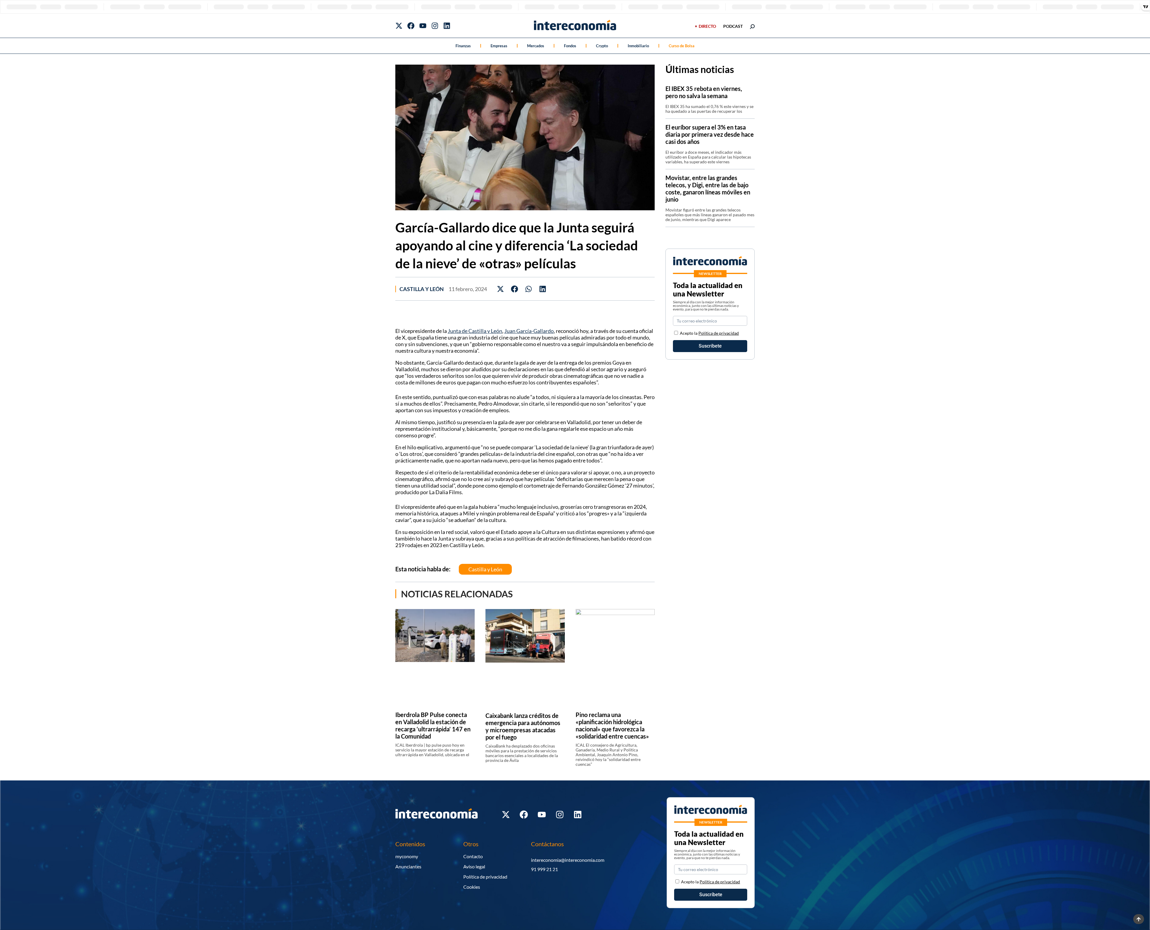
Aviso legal (474, 866)
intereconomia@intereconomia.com (567, 860)
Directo (707, 26)
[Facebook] (410, 25)
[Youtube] (422, 25)
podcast (733, 26)
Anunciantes (408, 866)
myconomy (406, 856)
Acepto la (709, 333)
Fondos (570, 45)
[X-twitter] (398, 25)
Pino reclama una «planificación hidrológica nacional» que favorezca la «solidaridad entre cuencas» (612, 725)
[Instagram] (434, 25)
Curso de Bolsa (681, 45)
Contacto (473, 856)
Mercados (535, 45)
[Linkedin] (446, 25)
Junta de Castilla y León (475, 331)
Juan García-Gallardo (529, 331)
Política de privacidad (718, 333)
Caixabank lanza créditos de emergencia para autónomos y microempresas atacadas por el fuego (522, 726)
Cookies (471, 887)
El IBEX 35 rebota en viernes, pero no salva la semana (703, 92)
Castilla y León (422, 289)
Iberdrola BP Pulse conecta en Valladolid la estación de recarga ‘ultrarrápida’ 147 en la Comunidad (432, 725)
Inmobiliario (638, 45)
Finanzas (463, 45)
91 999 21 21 (544, 869)
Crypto (602, 45)
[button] (500, 289)
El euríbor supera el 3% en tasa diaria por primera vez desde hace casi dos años (709, 134)
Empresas (499, 45)
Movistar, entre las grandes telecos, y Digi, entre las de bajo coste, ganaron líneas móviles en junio (707, 188)
